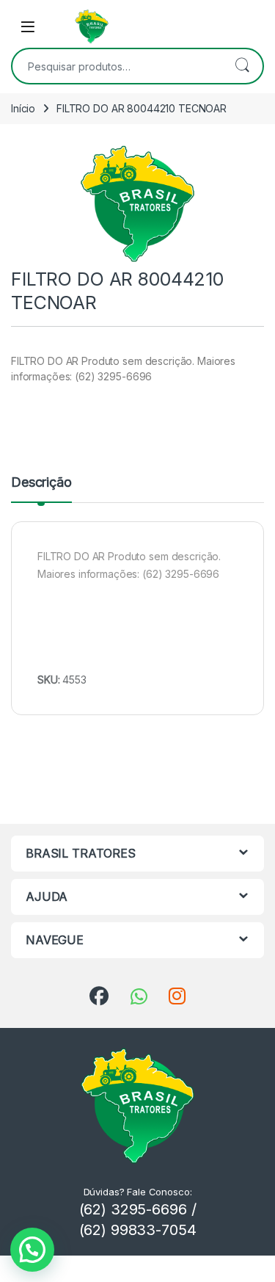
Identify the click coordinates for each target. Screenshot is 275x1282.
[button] (32, 1250)
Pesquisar (242, 66)
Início (23, 108)
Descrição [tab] (41, 483)
